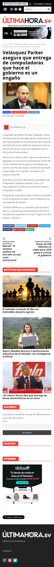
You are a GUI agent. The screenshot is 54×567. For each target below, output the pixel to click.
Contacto (7, 550)
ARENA (10, 44)
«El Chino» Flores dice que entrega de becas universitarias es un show (25, 397)
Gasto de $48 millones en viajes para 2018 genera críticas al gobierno (42, 249)
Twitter (21, 226)
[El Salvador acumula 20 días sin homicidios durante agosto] (27, 291)
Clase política (19, 112)
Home (5, 44)
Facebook (9, 226)
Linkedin (45, 226)
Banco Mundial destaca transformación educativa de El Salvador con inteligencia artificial (27, 353)
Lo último (33, 112)
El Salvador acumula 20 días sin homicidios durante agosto (21, 310)
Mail (31, 229)
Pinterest (20, 229)
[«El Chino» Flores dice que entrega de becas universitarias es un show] (27, 378)
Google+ (33, 226)
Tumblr (8, 229)
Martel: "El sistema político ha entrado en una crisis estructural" (12, 251)
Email (5, 421)
